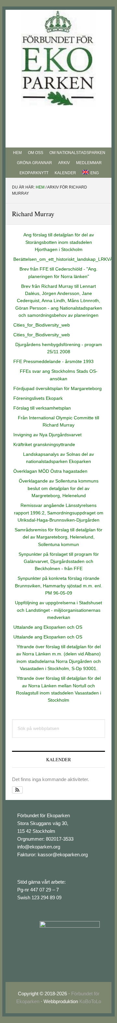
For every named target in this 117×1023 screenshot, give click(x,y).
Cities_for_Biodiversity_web (41, 325)
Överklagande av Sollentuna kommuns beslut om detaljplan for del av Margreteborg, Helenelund (58, 488)
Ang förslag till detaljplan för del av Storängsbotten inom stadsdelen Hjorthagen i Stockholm (58, 242)
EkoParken (58, 58)
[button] (17, 790)
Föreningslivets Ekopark (38, 398)
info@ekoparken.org (38, 846)
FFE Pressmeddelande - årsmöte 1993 (53, 361)
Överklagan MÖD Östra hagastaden (50, 471)
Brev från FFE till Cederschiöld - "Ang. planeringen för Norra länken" (59, 272)
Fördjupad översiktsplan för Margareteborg (57, 388)
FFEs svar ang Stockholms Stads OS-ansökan (59, 375)
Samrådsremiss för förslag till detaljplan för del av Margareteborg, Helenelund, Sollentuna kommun (58, 537)
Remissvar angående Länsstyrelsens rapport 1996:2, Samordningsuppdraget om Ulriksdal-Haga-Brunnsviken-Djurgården (58, 513)
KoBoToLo (90, 1001)
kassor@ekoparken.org (63, 854)
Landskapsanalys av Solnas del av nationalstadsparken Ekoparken (58, 458)
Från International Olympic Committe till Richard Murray (58, 421)
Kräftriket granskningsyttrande (44, 444)
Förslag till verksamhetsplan (42, 408)
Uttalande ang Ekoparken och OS (47, 627)
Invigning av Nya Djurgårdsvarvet (47, 434)
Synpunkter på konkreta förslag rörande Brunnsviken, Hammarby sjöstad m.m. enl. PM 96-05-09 (58, 586)
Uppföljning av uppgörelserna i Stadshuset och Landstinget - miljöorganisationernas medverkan (58, 610)
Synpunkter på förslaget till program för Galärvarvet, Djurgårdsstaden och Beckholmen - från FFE (59, 561)
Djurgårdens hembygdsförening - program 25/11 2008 (58, 348)
